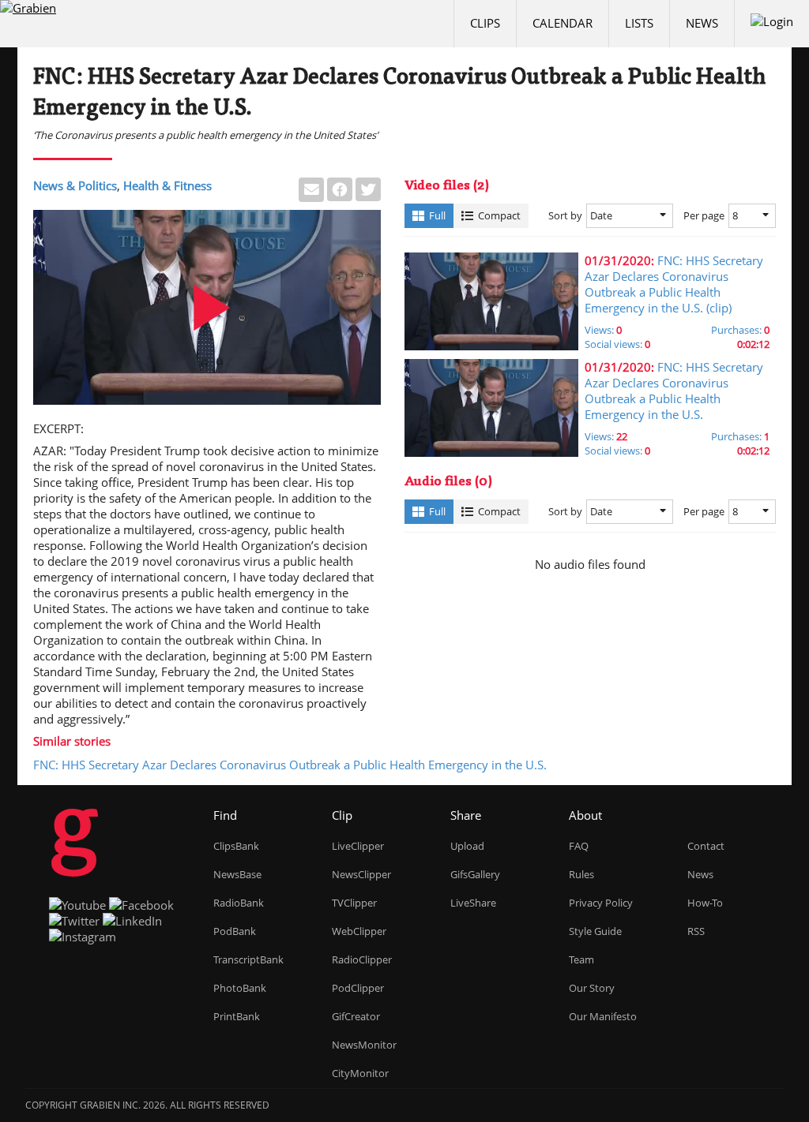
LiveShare (473, 903)
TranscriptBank (248, 959)
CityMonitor (360, 1073)
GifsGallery (475, 874)
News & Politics (75, 185)
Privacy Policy (601, 903)
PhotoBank (239, 988)
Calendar (562, 23)
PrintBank (236, 1016)
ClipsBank (236, 846)
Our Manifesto (603, 1016)
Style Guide (595, 931)
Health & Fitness (167, 185)
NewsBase (237, 874)
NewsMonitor (364, 1045)
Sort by (565, 215)
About (585, 815)
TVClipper (354, 903)
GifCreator (356, 1016)
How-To (705, 903)
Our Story (592, 988)
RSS (696, 931)
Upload (467, 846)
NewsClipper (361, 874)
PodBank (234, 931)
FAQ (579, 846)
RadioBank (238, 903)
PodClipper (358, 988)
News (702, 23)
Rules (581, 874)
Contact (705, 846)
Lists (639, 23)
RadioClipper (362, 959)
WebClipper (359, 931)
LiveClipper (358, 846)
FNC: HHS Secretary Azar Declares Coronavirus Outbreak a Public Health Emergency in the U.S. (290, 764)
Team (581, 959)
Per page (703, 215)
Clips (485, 23)
